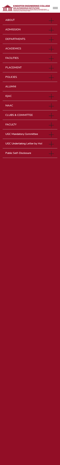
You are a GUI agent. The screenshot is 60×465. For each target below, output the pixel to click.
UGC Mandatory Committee (21, 134)
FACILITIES (12, 58)
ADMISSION (12, 29)
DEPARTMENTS (15, 39)
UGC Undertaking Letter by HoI (23, 143)
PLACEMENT (13, 67)
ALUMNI (10, 86)
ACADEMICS (13, 48)
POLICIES (11, 77)
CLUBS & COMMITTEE (19, 115)
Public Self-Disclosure (18, 153)
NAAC (9, 105)
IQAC (8, 96)
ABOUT (10, 20)
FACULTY (10, 124)
